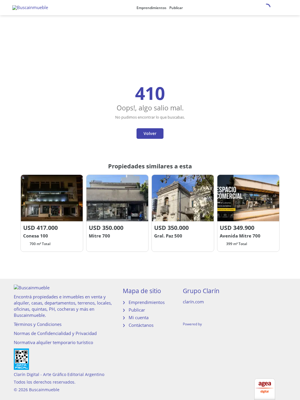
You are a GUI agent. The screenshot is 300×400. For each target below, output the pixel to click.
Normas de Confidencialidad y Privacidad (55, 333)
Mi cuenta (139, 317)
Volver (150, 133)
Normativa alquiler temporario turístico (53, 342)
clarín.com (193, 302)
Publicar (176, 7)
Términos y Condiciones (38, 324)
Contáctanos (141, 325)
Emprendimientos (151, 7)
